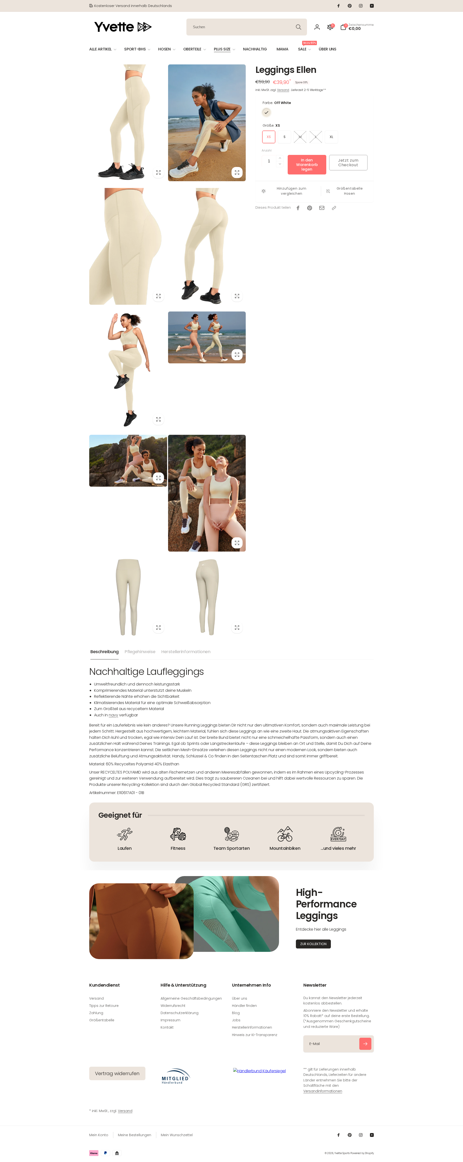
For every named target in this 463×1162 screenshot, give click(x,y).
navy (113, 715)
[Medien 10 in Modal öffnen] (207, 597)
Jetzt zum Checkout (348, 163)
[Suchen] (298, 27)
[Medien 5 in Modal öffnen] (128, 369)
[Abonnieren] (365, 1044)
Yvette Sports (342, 1153)
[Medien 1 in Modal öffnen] (128, 122)
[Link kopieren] (334, 208)
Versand (283, 90)
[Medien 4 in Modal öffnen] (207, 246)
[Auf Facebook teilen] (298, 208)
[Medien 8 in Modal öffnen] (207, 493)
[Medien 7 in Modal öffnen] (128, 461)
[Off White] (266, 112)
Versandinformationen (322, 1091)
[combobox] (246, 27)
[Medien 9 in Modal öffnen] (128, 597)
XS (269, 136)
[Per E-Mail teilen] (322, 208)
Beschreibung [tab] (104, 652)
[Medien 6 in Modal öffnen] (207, 337)
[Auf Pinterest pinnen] (309, 208)
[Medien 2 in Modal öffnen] (207, 122)
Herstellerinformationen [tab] (185, 652)
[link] (130, 5)
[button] (357, 27)
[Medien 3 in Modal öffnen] (128, 246)
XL (331, 136)
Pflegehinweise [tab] (140, 652)
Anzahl (267, 150)
